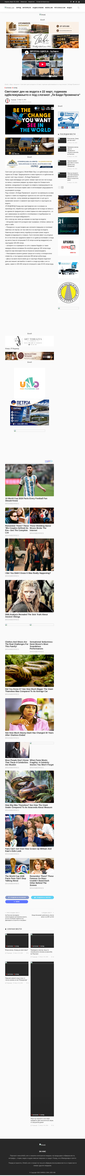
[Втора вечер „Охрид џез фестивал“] (17, 940)
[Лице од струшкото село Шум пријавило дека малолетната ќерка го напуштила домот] (42, 1039)
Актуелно (9, 87)
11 (53, 1125)
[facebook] (71, 2)
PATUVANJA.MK (60, 7)
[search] (78, 8)
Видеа (69, 7)
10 (53, 957)
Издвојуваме (38, 7)
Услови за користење (42, 1)
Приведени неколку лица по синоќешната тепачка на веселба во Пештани (41, 952)
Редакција (13, 99)
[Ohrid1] (42, 1145)
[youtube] (79, 2)
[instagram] (76, 2)
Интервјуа (26, 7)
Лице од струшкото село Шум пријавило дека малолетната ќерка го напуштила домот (42, 1120)
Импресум (24, 1)
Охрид (18, 7)
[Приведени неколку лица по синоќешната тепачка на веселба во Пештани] (42, 940)
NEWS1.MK (49, 7)
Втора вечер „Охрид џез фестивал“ (16, 950)
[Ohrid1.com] (9, 7)
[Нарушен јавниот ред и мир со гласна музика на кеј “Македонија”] (17, 969)
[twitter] (73, 2)
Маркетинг (31, 1)
